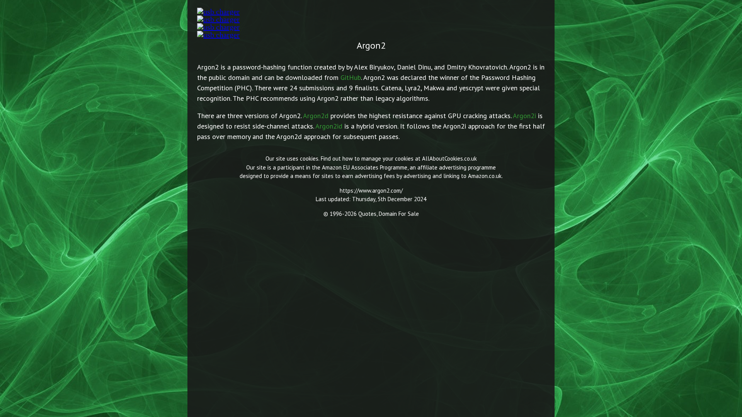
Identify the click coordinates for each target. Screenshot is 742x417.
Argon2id (328, 126)
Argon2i (524, 115)
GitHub (350, 77)
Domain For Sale (399, 213)
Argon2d (315, 115)
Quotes (367, 213)
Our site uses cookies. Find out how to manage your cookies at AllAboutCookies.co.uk (371, 158)
